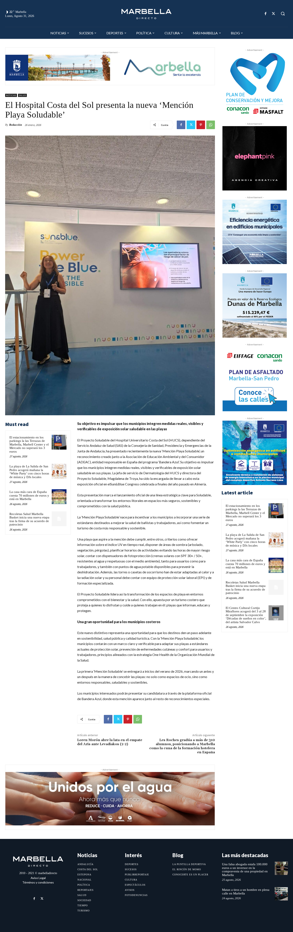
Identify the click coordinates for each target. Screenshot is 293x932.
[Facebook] (266, 14)
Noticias (11, 95)
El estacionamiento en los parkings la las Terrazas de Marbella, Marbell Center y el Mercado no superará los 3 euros (29, 444)
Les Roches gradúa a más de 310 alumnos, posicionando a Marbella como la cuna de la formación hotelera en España (182, 746)
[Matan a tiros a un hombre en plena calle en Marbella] (281, 893)
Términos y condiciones (38, 882)
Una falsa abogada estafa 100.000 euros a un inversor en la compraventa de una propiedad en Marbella (245, 870)
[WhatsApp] (210, 125)
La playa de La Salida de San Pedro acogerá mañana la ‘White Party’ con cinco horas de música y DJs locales (29, 472)
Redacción (15, 124)
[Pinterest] (200, 125)
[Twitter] (273, 14)
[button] (283, 13)
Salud (22, 95)
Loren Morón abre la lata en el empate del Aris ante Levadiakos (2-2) (109, 742)
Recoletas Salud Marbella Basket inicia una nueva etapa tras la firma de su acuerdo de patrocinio (29, 519)
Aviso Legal (38, 878)
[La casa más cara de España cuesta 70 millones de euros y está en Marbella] (59, 496)
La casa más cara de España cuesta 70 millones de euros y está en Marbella (29, 495)
